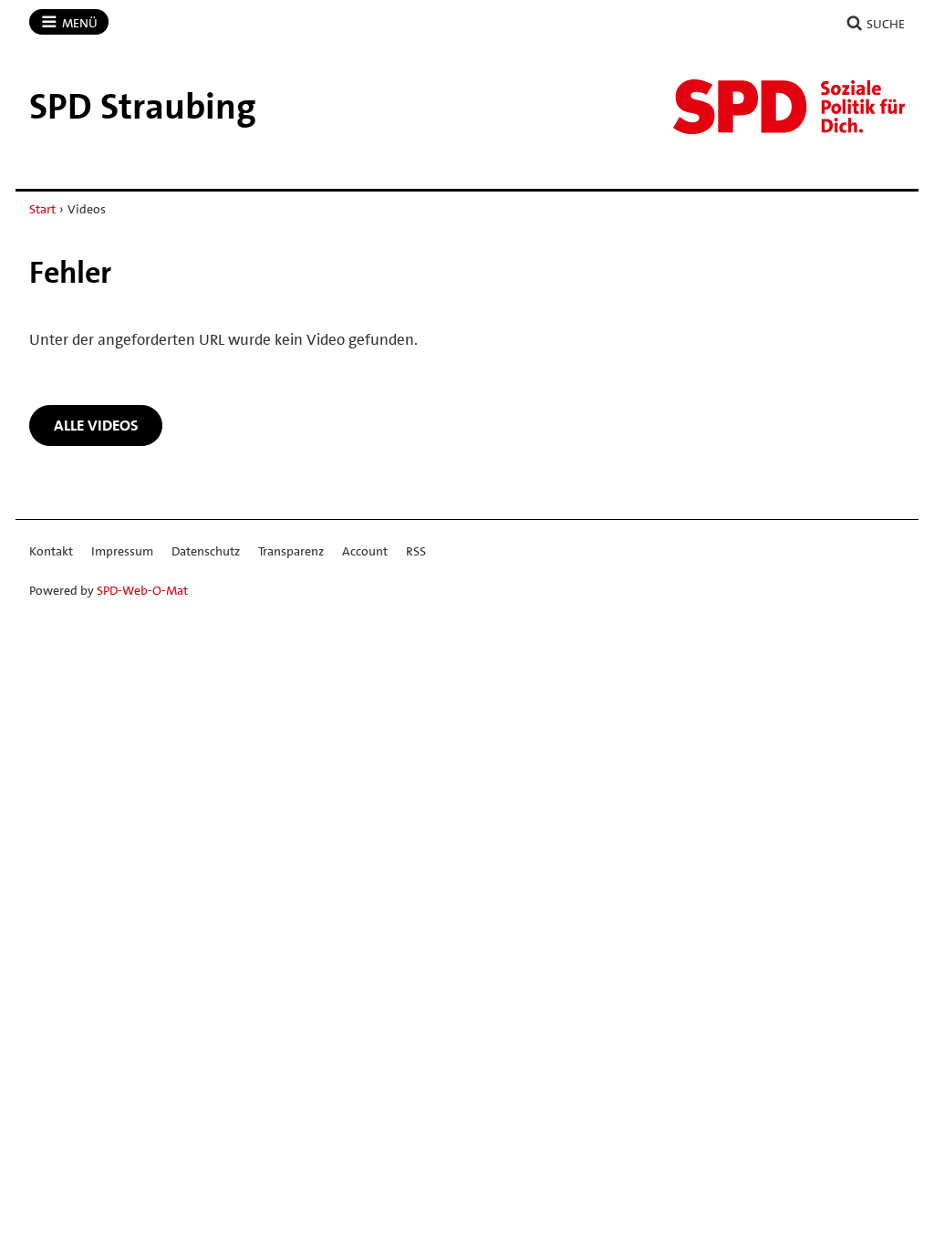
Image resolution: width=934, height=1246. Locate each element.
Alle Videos (96, 425)
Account (365, 551)
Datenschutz (205, 551)
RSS (416, 551)
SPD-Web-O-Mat (142, 590)
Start (42, 209)
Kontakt (51, 551)
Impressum (122, 551)
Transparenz (291, 551)
